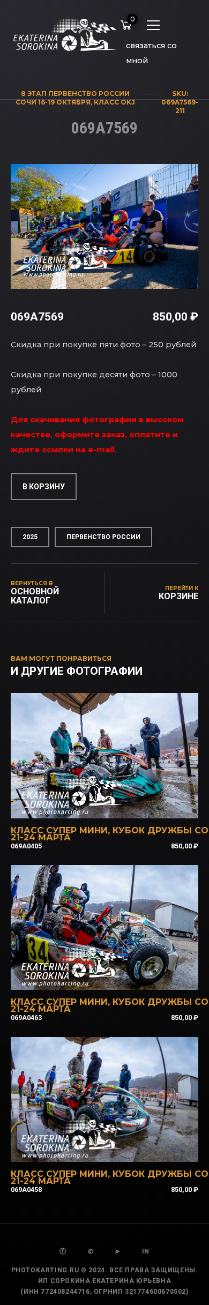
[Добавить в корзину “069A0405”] (119, 804)
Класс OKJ (114, 102)
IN (146, 1251)
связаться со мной (151, 47)
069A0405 (26, 846)
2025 (30, 537)
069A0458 (26, 1189)
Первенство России (103, 537)
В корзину (44, 486)
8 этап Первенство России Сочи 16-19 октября (73, 98)
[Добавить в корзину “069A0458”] (119, 1148)
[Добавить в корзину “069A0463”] (119, 976)
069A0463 (26, 1017)
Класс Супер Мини (59, 830)
